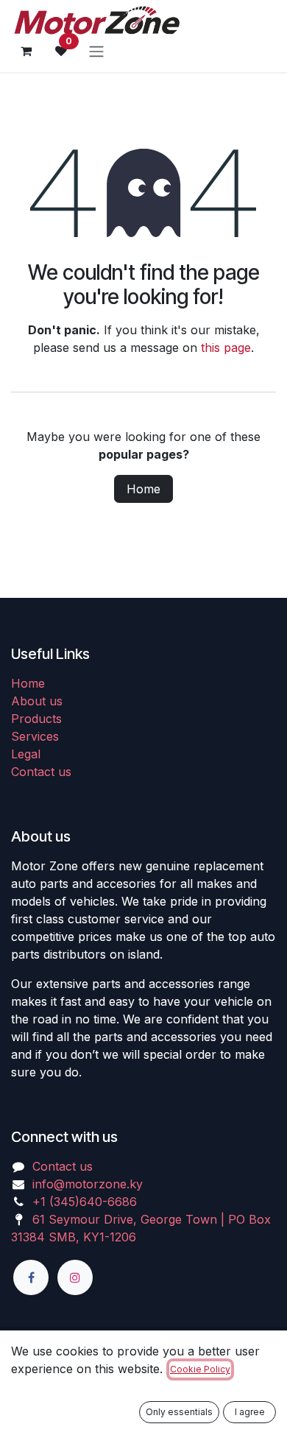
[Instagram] (75, 1277)
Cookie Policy (200, 1369)
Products (36, 718)
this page (226, 347)
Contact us (41, 771)
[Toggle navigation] (96, 50)
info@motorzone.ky (87, 1184)
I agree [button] (250, 1411)
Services (35, 736)
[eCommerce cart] (25, 51)
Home (143, 489)
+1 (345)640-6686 (84, 1201)
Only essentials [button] (179, 1411)
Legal (25, 754)
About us (37, 701)
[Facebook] (31, 1277)
